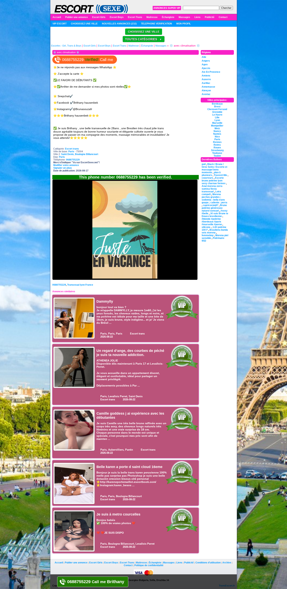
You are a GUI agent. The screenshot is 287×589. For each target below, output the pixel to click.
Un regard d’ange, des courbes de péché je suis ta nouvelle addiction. (130, 353)
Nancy (217, 131)
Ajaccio (206, 68)
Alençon (206, 90)
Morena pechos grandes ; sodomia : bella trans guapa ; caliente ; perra (214, 198)
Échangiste (168, 17)
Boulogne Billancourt (86, 154)
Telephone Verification (156, 23)
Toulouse (217, 153)
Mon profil (183, 23)
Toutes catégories (143, 39)
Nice (217, 136)
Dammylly (104, 301)
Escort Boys (117, 17)
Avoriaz (206, 94)
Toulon (217, 155)
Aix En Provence (211, 72)
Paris (71, 151)
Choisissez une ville (84, 23)
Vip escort (60, 23)
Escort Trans (135, 17)
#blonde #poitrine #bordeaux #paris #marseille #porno (212, 222)
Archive (226, 562)
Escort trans (72, 148)
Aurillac (206, 83)
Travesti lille (220, 175)
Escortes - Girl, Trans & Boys (66, 45)
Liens (197, 17)
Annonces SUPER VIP (166, 8)
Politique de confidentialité (148, 565)
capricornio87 (210, 205)
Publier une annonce (76, 17)
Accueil (57, 17)
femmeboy (208, 235)
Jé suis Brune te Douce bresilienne (215, 215)
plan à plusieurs (211, 174)
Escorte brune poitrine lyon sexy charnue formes (214, 181)
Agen (205, 64)
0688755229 (59, 284)
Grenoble (217, 112)
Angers (206, 60)
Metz (217, 128)
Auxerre (206, 79)
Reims (217, 144)
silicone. (206, 227)
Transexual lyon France (80, 284)
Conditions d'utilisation (208, 562)
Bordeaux (217, 103)
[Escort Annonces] (91, 8)
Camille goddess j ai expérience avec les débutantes (130, 415)
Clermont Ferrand (217, 109)
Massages (184, 17)
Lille (217, 117)
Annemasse (208, 86)
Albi (204, 57)
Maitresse (152, 17)
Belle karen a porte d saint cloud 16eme (129, 467)
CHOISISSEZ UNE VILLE (143, 31)
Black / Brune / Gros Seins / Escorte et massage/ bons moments (214, 168)
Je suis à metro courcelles (118, 514)
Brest (217, 106)
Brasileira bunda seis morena (215, 231)
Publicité (209, 17)
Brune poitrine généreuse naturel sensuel (214, 208)
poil (204, 164)
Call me (95, 581)
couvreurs (207, 178)
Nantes (217, 134)
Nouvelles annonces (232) (119, 23)
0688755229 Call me (87, 59)
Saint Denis (67, 154)
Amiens (206, 75)
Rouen (217, 147)
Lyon (217, 120)
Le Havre (217, 114)
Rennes (217, 142)
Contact (223, 17)
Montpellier (217, 125)
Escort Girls (98, 17)
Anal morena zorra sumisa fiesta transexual (212, 189)
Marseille (217, 123)
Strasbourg (217, 150)
